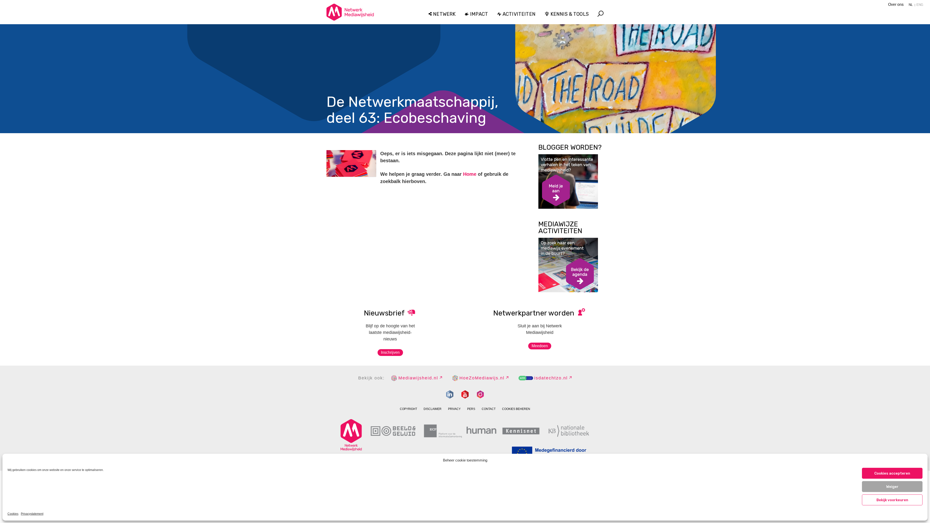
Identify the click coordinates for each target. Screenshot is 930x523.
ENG (919, 5)
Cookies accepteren (892, 473)
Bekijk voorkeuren (892, 500)
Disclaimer (433, 409)
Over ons (896, 4)
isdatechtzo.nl (551, 378)
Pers (471, 409)
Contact (489, 409)
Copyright (408, 409)
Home (469, 174)
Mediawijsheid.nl (418, 378)
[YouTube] (465, 394)
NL (911, 5)
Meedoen (540, 346)
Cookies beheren (516, 409)
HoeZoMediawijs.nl (481, 378)
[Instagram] (480, 394)
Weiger (892, 487)
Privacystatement (32, 513)
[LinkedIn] (450, 394)
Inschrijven (390, 352)
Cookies (13, 513)
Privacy (454, 409)
